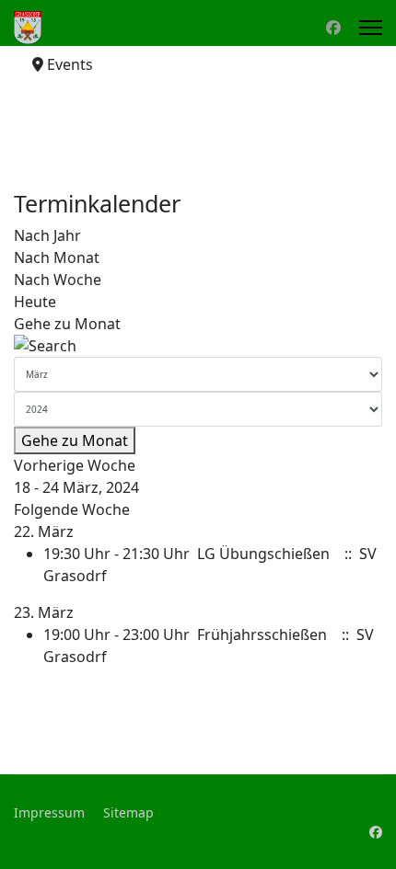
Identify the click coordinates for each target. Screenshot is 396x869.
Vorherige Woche (74, 465)
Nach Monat (56, 257)
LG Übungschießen (263, 553)
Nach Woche (57, 279)
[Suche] (198, 346)
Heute (35, 302)
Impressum (49, 812)
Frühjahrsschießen (262, 634)
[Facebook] (333, 27)
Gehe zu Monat (67, 324)
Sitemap (128, 812)
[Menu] (370, 27)
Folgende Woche (72, 509)
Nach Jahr (47, 235)
